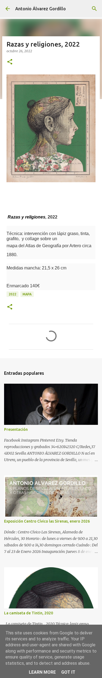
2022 (12, 294)
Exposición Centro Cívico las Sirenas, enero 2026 (47, 521)
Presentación (16, 429)
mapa (27, 294)
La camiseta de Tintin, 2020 (28, 613)
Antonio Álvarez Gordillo (40, 8)
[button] (10, 62)
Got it (68, 672)
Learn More (42, 672)
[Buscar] (94, 8)
